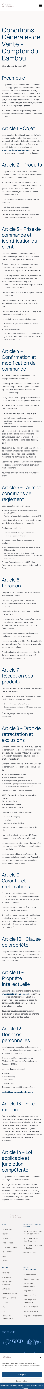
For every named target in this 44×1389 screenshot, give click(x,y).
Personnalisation (29, 1275)
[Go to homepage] (22, 1216)
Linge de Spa (28, 1291)
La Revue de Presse (9, 1293)
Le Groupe (6, 1289)
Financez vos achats (31, 1279)
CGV (3, 1311)
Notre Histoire (7, 1273)
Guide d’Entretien (29, 1252)
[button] (40, 1357)
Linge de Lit (6, 1238)
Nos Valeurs (6, 1277)
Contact (5, 1302)
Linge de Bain (7, 1229)
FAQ (3, 1307)
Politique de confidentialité (7, 1317)
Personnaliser (22, 1381)
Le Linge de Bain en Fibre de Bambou (30, 1239)
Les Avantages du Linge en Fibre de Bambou (32, 1232)
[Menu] (40, 5)
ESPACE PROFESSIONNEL (30, 1268)
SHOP (4, 1224)
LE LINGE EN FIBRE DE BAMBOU (32, 1225)
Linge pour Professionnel (32, 1316)
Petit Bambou (7, 1252)
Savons (5, 1261)
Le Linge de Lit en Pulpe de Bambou (32, 1246)
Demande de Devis (30, 1311)
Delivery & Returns (9, 1298)
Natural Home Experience (7, 1283)
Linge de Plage (7, 1243)
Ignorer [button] (25, 1388)
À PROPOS (6, 1268)
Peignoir (5, 1234)
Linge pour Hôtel (29, 1295)
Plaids (4, 1256)
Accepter (22, 1374)
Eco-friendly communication (29, 1285)
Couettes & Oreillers (9, 1247)
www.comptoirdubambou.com (16, 150)
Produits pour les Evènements (29, 1301)
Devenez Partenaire (31, 1307)
